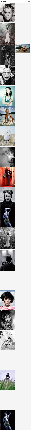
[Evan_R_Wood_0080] (7, 400)
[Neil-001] (7, 380)
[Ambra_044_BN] (7, 340)
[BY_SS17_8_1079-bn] (7, 238)
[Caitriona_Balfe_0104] (7, 96)
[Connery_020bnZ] (23, 164)
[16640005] (7, 55)
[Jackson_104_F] (7, 177)
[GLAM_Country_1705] (23, 184)
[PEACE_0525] (23, 325)
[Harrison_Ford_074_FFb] (23, 123)
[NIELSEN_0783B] (7, 320)
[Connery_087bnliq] (7, 359)
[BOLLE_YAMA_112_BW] (23, 386)
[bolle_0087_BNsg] (23, 345)
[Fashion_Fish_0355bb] (23, 204)
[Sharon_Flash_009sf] (23, 48)
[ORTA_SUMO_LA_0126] (7, 280)
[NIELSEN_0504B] (7, 157)
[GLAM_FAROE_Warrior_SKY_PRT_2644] (7, 197)
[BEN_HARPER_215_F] (23, 286)
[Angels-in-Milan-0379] (23, 103)
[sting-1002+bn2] (23, 63)
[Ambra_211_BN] (23, 225)
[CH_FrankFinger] (23, 143)
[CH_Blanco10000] (23, 245)
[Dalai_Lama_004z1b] (7, 75)
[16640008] (23, 13)
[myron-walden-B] (7, 260)
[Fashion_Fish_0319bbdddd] (7, 300)
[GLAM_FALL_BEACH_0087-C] (23, 406)
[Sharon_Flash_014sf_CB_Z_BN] (7, 12)
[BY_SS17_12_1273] (7, 34)
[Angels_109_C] (7, 136)
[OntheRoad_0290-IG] (23, 366)
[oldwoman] (23, 82)
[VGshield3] (7, 217)
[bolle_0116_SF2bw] (23, 265)
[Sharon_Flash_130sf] (7, 116)
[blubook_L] (23, 305)
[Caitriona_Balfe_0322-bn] (23, 33)
